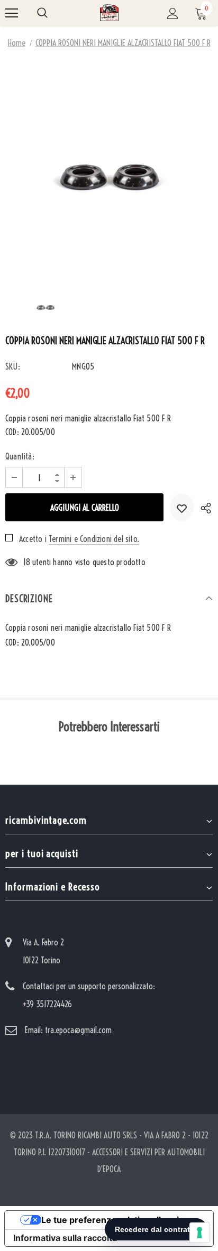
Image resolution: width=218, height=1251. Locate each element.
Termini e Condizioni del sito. (94, 538)
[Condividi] (203, 507)
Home (16, 43)
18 (26, 562)
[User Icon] (172, 13)
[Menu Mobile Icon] (11, 13)
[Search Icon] (42, 13)
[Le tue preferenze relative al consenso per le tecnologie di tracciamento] (199, 1232)
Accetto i (33, 538)
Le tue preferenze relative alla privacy (119, 1220)
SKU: (12, 366)
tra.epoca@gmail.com (78, 1030)
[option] (109, 167)
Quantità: (19, 456)
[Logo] (109, 12)
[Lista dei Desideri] (182, 507)
